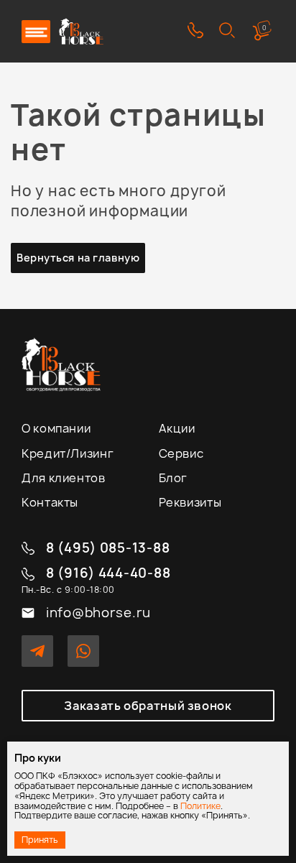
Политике (200, 806)
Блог (173, 478)
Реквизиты (190, 502)
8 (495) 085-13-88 (108, 548)
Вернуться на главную (78, 257)
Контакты (50, 502)
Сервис (181, 453)
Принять (40, 840)
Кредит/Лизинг (68, 453)
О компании (56, 428)
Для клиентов (64, 478)
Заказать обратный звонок (147, 706)
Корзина (264, 27)
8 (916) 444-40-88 (108, 573)
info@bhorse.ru (98, 613)
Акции (177, 428)
